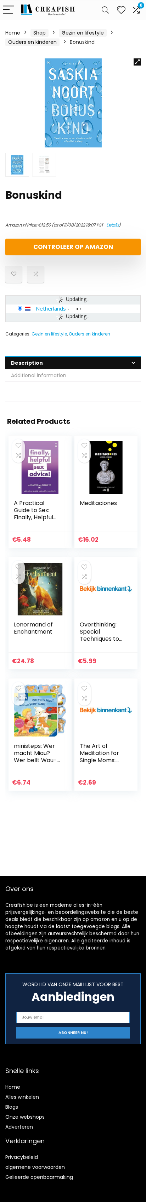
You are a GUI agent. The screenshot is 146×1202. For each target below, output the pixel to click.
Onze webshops (25, 1116)
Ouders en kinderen (32, 42)
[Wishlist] (121, 10)
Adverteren (19, 1126)
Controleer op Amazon (73, 247)
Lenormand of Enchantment (33, 628)
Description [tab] (27, 362)
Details (112, 225)
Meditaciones (98, 503)
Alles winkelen (22, 1096)
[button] (137, 62)
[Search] (105, 10)
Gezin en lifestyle (83, 32)
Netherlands (51, 308)
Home (12, 32)
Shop (39, 32)
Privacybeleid (21, 1157)
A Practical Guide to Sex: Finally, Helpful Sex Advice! (33, 514)
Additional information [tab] (38, 375)
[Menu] (8, 10)
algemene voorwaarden (35, 1167)
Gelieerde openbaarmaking (39, 1177)
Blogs (11, 1106)
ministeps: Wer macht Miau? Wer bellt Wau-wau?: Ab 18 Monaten (35, 760)
